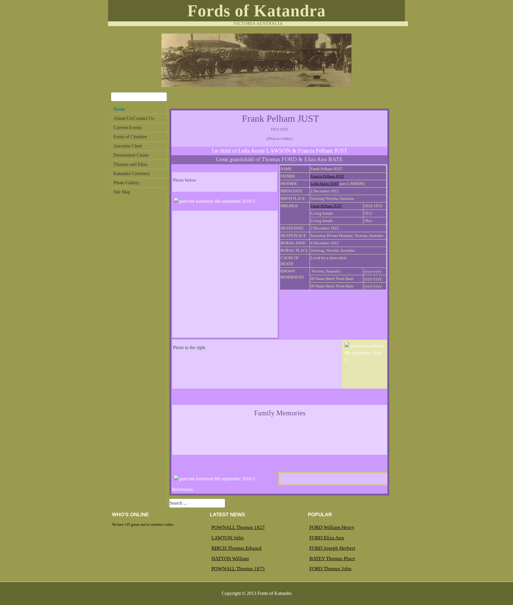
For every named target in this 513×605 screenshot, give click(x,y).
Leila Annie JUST (325, 183)
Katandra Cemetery (131, 173)
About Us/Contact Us (133, 118)
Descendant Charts (131, 155)
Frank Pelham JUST (326, 206)
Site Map (121, 191)
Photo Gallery (126, 182)
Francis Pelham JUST (327, 176)
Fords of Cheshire (130, 136)
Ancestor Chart (127, 145)
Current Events (127, 127)
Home (119, 109)
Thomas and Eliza (130, 164)
